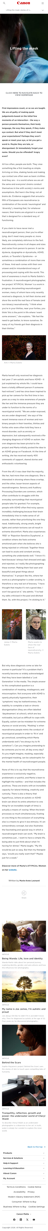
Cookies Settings (36, 1206)
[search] (4, 3)
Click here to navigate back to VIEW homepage (24, 94)
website (13, 870)
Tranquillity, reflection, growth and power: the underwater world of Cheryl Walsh (23, 1116)
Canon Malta (23, 1214)
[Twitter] (27, 1219)
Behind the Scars (11, 1062)
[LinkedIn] (20, 1219)
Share (24, 898)
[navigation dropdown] (43, 3)
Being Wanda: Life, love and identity (22, 958)
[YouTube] (34, 1219)
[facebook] (14, 1219)
